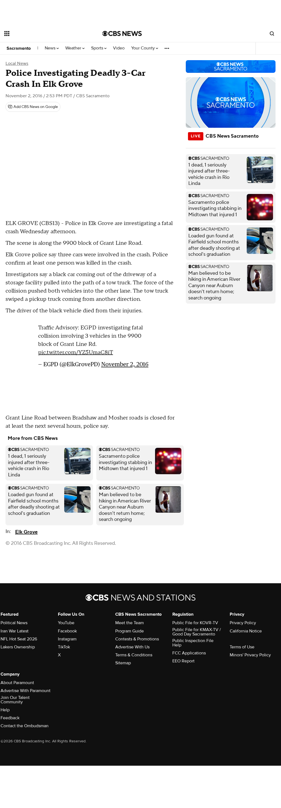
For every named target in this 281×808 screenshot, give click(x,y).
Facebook (67, 631)
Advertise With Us (132, 647)
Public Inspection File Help (192, 642)
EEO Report (183, 661)
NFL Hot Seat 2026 (19, 639)
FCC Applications (189, 653)
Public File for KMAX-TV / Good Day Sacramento (196, 631)
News (51, 48)
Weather (73, 48)
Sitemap (123, 663)
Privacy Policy (243, 623)
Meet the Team (129, 623)
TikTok (64, 647)
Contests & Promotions (137, 639)
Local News (16, 63)
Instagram (67, 639)
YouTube (66, 623)
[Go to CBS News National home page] (122, 33)
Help (5, 710)
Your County (143, 48)
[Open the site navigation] (43, 33)
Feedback (10, 718)
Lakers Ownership (18, 647)
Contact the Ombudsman (25, 726)
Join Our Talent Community (15, 699)
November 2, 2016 (124, 364)
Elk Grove (26, 532)
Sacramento (19, 48)
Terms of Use (242, 647)
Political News (14, 623)
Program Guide (129, 631)
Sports (97, 48)
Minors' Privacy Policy (250, 655)
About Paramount (17, 683)
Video (119, 48)
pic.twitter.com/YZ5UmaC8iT (75, 352)
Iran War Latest (15, 631)
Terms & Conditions (133, 655)
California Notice (246, 631)
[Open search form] (271, 33)
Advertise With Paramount (25, 690)
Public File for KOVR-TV (195, 623)
